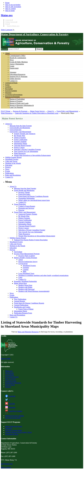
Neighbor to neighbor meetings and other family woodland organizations (43, 275)
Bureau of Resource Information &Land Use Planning (22, 106)
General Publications (21, 305)
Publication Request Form (23, 313)
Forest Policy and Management (67, 111)
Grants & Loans (10, 381)
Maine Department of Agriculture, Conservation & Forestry (34, 34)
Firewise (21, 210)
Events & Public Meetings (19, 62)
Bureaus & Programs (12, 97)
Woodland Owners (11, 159)
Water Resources (6, 113)
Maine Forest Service (37, 111)
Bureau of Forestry (16, 101)
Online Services (10, 22)
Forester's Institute (20, 141)
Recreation (9, 89)
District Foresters (20, 138)
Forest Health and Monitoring (20, 128)
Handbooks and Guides (22, 307)
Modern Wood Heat (25, 285)
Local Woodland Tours (26, 273)
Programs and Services (26, 208)
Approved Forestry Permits (27, 214)
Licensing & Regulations (13, 95)
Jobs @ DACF (10, 379)
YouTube (12, 404)
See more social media (13, 418)
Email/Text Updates (15, 411)
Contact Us (10, 43)
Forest (7, 85)
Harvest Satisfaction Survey (28, 262)
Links (20, 277)
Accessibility (9, 375)
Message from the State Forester (21, 126)
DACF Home (5, 111)
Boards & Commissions (18, 58)
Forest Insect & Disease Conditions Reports (33, 196)
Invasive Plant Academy (26, 256)
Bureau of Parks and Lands (19, 103)
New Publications (20, 299)
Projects (8, 167)
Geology (8, 87)
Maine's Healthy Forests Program (25, 258)
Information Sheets (20, 143)
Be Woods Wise (19, 136)
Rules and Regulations (13, 175)
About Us (50, 111)
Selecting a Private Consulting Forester (27, 149)
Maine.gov (7, 15)
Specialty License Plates (13, 430)
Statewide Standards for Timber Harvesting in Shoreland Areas (36, 113)
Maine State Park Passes (13, 426)
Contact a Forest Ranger (26, 206)
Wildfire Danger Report (13, 157)
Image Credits (5, 358)
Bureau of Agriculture (17, 99)
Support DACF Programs (18, 76)
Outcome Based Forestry (22, 145)
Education (8, 165)
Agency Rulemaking (17, 64)
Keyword (4, 49)
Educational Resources (17, 74)
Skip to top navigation (12, 5)
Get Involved (22, 264)
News (8, 45)
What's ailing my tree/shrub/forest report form (34, 200)
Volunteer (13, 72)
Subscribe (9, 41)
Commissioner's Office (17, 56)
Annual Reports (19, 301)
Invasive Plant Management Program (26, 254)
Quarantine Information (26, 198)
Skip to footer (10, 11)
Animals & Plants (11, 83)
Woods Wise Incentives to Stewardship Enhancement (32, 155)
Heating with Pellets (25, 287)
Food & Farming (11, 91)
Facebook (12, 396)
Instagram (12, 407)
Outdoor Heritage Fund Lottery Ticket (18, 432)
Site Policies (9, 373)
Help (7, 24)
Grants (12, 66)
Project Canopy (19, 147)
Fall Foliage (18, 252)
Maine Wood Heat (20, 283)
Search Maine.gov (13, 26)
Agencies (8, 20)
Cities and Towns (11, 161)
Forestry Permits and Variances (24, 134)
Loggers (25, 269)
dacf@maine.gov (7, 464)
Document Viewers (12, 377)
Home (7, 3)
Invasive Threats (24, 192)
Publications (9, 173)
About (7, 53)
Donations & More (11, 434)
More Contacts (6, 467)
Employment (14, 68)
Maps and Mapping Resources (28, 332)
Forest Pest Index (24, 194)
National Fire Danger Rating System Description (31, 240)
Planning (8, 93)
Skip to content (10, 9)
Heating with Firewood (26, 289)
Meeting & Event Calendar (14, 416)
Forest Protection (15, 130)
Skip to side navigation (13, 7)
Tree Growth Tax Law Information (26, 151)
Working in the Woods (13, 163)
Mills (24, 271)
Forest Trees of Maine (25, 309)
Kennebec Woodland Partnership (25, 281)
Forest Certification (20, 139)
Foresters (26, 267)
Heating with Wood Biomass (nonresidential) (33, 291)
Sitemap (8, 387)
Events (7, 171)
